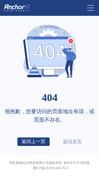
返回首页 (72, 141)
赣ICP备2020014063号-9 (51, 168)
